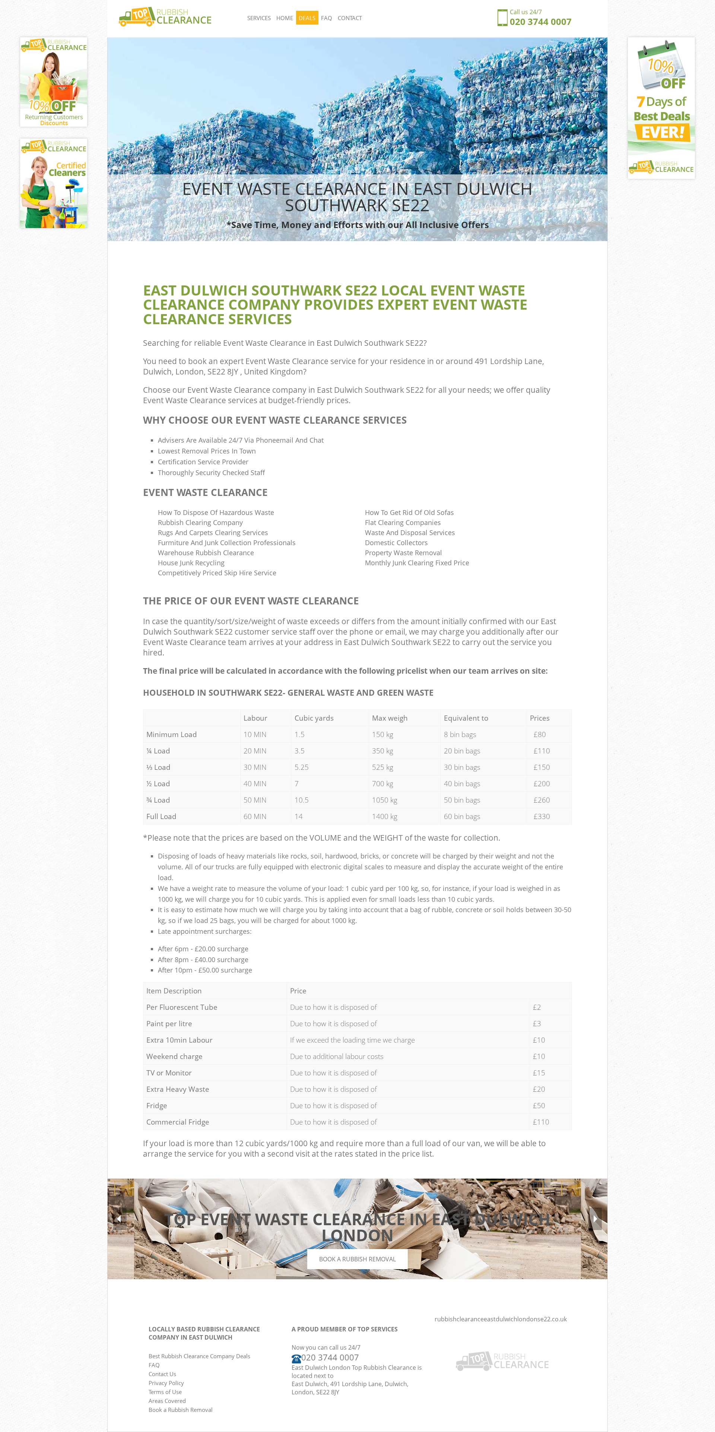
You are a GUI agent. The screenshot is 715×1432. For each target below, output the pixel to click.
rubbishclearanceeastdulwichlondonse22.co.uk (501, 1319)
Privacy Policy (166, 1383)
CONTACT (350, 18)
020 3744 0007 (541, 21)
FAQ (326, 18)
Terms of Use (165, 1391)
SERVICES (259, 18)
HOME (284, 18)
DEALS (307, 18)
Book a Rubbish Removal (357, 1259)
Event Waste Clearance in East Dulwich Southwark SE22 (323, 343)
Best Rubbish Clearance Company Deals (199, 1356)
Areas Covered (167, 1400)
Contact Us (162, 1374)
